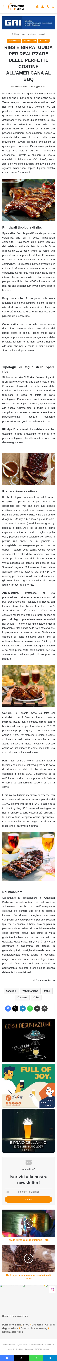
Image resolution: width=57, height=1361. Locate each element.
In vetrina (44, 40)
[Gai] (28, 23)
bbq (48, 991)
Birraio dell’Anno (12, 1331)
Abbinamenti (40, 34)
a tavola (11, 991)
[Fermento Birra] (16, 6)
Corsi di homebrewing (34, 1328)
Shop (26, 1324)
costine (23, 997)
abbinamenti (31, 991)
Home (16, 34)
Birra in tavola (27, 34)
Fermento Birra (21, 87)
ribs (37, 997)
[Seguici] (52, 1289)
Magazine (37, 1324)
